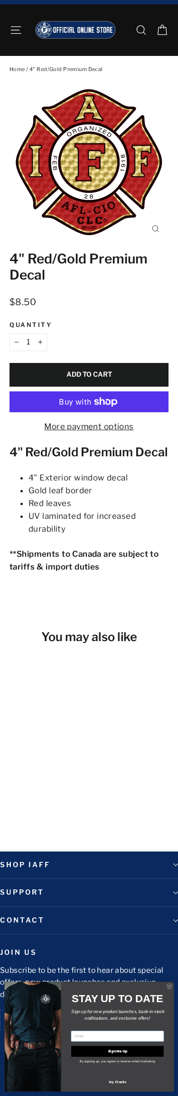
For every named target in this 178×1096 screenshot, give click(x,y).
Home (17, 69)
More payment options (89, 426)
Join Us (18, 952)
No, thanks (117, 1082)
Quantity (30, 324)
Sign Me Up (117, 1051)
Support (22, 892)
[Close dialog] (169, 986)
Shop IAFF (25, 864)
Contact (22, 920)
